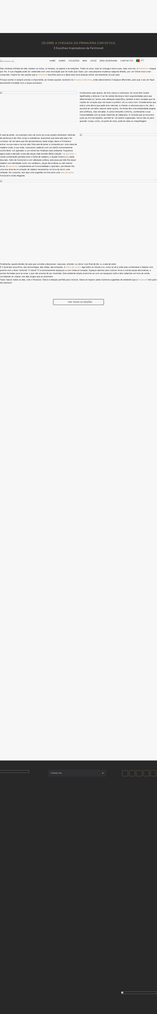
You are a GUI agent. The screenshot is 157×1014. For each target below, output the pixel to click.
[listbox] (143, 61)
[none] (143, 60)
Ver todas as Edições (80, 302)
